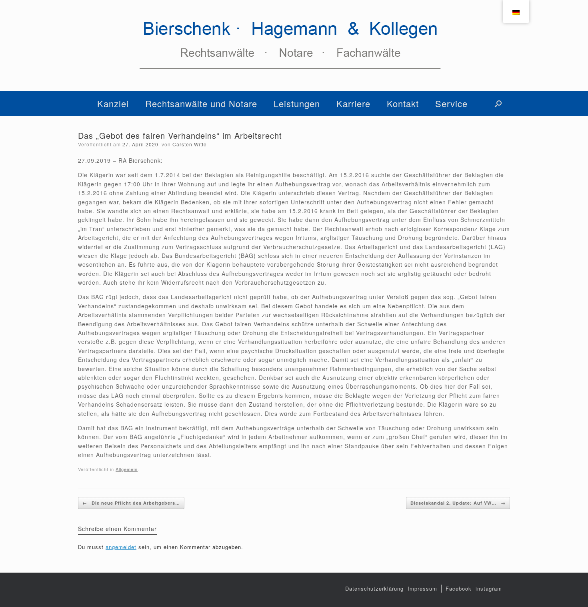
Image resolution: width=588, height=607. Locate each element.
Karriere (353, 103)
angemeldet (121, 547)
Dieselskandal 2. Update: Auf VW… (458, 503)
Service (451, 103)
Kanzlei (113, 103)
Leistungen (297, 103)
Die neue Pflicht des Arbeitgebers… (131, 503)
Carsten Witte (189, 144)
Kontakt (403, 103)
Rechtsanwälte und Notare (201, 103)
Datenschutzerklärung (374, 588)
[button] (498, 103)
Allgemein (127, 469)
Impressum (422, 588)
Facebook (459, 588)
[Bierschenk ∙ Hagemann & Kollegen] (294, 45)
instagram (489, 588)
